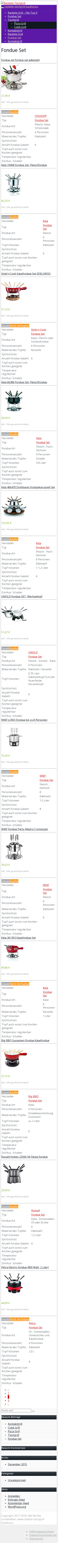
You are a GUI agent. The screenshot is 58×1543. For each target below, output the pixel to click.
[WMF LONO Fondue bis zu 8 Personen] (14, 749)
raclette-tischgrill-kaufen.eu (21, 6)
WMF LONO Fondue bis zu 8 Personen (24, 720)
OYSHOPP (41, 116)
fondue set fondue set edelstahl (20, 60)
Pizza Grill (20, 23)
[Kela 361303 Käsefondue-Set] (14, 961)
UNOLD (33, 652)
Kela (45, 221)
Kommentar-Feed (18, 1503)
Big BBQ (33, 1096)
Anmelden (14, 1496)
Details (5, 112)
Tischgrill (13, 20)
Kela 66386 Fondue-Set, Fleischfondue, (24, 382)
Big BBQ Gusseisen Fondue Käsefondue (25, 1040)
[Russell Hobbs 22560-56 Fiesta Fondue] (14, 1184)
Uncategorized (17, 1480)
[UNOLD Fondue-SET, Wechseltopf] (14, 626)
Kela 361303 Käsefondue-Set (18, 937)
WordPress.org (17, 1507)
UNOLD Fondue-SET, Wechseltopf (21, 596)
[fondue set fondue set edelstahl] (14, 89)
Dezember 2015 (17, 1464)
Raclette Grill (15, 34)
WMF (43, 776)
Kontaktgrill (15, 30)
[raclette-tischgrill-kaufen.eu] (13, 3)
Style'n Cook (38, 329)
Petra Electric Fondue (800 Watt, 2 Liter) (25, 1267)
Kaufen (14, 112)
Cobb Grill (20, 27)
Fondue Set (14, 16)
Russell (35, 1210)
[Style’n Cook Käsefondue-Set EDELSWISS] (14, 303)
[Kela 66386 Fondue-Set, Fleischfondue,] (14, 412)
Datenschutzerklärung (43, 1535)
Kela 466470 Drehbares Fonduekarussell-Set (28, 487)
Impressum (36, 1538)
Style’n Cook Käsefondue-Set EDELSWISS (26, 273)
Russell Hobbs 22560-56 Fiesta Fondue (24, 1157)
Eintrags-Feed (16, 1499)
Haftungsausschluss (41, 1531)
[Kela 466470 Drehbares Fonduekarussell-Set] (14, 517)
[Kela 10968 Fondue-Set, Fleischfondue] (14, 194)
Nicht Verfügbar (19, 325)
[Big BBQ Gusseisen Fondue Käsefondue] (14, 1070)
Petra (32, 1323)
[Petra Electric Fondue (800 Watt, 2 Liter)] (14, 1297)
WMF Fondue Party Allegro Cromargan (24, 829)
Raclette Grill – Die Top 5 (22, 13)
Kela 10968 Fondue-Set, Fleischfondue (24, 165)
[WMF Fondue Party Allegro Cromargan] (14, 858)
